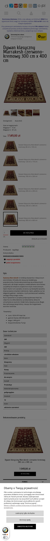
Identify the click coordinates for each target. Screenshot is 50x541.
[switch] (5, 537)
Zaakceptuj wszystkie (25, 526)
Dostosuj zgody (25, 520)
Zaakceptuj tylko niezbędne (25, 513)
